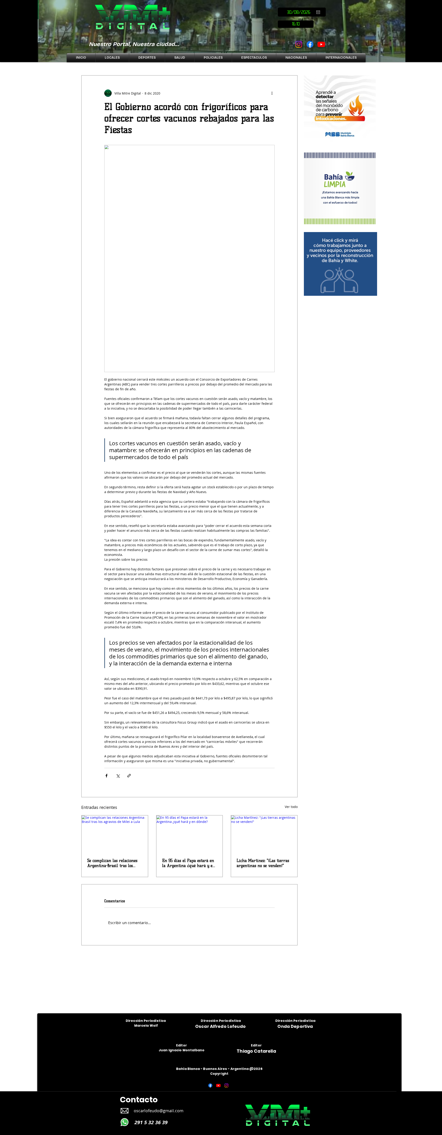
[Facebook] (309, 44)
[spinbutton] (295, 24)
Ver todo (291, 807)
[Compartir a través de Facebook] (106, 775)
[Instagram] (298, 44)
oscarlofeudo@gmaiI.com (158, 1110)
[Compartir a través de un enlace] (129, 775)
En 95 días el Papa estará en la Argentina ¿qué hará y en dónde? (188, 863)
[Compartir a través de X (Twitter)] (118, 775)
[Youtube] (321, 44)
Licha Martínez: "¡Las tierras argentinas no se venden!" (263, 863)
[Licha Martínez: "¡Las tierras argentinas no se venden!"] (264, 834)
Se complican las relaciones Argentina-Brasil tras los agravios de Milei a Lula (112, 863)
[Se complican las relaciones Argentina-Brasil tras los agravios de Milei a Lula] (115, 834)
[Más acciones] (272, 93)
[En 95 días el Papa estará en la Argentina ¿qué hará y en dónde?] (190, 834)
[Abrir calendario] (318, 12)
